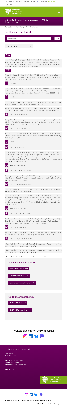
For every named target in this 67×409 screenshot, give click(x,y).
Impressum (8, 400)
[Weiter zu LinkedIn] (31, 336)
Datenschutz (17, 400)
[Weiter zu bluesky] (36, 336)
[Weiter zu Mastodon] (42, 336)
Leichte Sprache (43, 1)
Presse (32, 400)
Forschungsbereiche (17, 276)
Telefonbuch (18, 1)
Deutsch (53, 1)
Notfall (34, 1)
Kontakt (8, 369)
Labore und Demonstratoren (20, 283)
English (10, 5)
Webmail (27, 1)
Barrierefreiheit (40, 400)
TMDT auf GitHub (16, 303)
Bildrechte (25, 400)
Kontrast (10, 1)
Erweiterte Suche (12, 46)
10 (37, 256)
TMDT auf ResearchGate (18, 310)
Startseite (8, 27)
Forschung (20, 27)
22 (45, 256)
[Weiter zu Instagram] (25, 336)
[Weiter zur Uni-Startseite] (16, 11)
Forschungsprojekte (17, 268)
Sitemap (48, 400)
